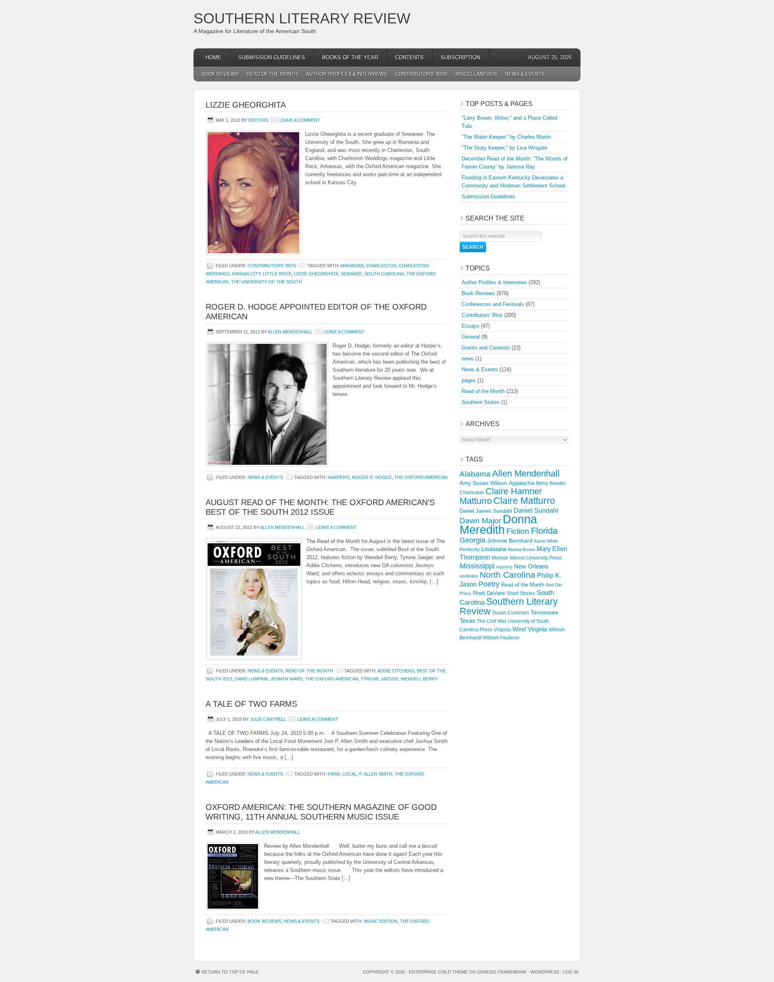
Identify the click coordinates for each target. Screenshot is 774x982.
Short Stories (521, 593)
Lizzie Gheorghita (246, 104)
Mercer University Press (536, 558)
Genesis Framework (501, 972)
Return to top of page (230, 972)
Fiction (517, 531)
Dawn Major (480, 520)
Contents (409, 57)
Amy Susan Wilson (483, 483)
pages (469, 380)
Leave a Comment (299, 120)
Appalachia (522, 483)
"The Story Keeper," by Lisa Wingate (504, 148)
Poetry (489, 584)
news (468, 359)
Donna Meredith (498, 524)
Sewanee (351, 273)
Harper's (339, 477)
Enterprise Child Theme (438, 972)
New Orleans (531, 566)
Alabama (475, 474)
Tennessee (544, 612)
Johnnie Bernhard (510, 540)
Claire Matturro (524, 500)
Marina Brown (521, 549)
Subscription (460, 57)
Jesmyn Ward (286, 678)
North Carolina (507, 574)
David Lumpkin (251, 678)
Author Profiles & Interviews (346, 74)
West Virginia (529, 629)
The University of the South (266, 281)
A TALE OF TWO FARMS (251, 703)
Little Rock (277, 273)
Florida (544, 531)
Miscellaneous (476, 74)
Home (213, 57)
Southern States (480, 402)
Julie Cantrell (268, 719)
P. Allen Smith (375, 774)
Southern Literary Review (302, 18)
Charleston (381, 265)
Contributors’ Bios (421, 74)
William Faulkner (501, 638)
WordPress (545, 972)
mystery (504, 566)
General (471, 337)
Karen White (546, 541)
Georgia (472, 540)
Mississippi (477, 566)
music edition (380, 921)
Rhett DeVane (489, 593)
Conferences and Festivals (493, 304)
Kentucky (470, 549)
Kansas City (246, 273)
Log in (570, 972)
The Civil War (491, 621)
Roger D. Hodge (372, 477)
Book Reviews (220, 74)
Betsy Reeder (551, 483)
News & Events (525, 74)
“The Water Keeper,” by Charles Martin (506, 137)
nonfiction (469, 576)
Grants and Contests (486, 348)
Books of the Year (350, 57)
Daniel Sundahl (536, 510)
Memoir (500, 557)
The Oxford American (420, 477)
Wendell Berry (419, 678)
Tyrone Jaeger (379, 678)
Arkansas (352, 265)
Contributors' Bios (272, 265)
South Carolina (384, 273)
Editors (258, 120)
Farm (334, 774)
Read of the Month (272, 74)
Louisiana (493, 549)
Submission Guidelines (271, 57)
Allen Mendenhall (290, 331)
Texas (467, 620)
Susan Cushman (510, 613)
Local (349, 774)
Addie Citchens (395, 670)
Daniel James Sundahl (486, 511)
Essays (470, 326)
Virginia (502, 629)
